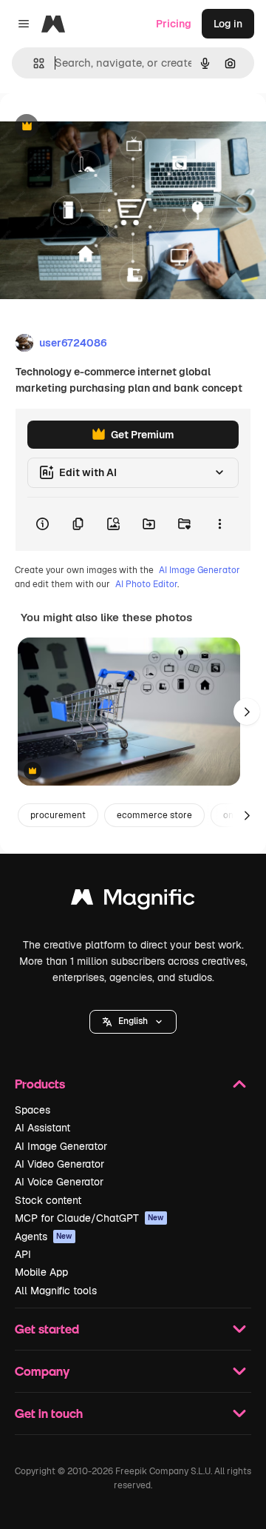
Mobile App (41, 1272)
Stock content (48, 1200)
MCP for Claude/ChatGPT (89, 1218)
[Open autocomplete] (33, 63)
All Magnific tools (56, 1290)
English (133, 1021)
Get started (47, 1328)
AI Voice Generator (59, 1181)
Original (94, 127)
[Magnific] (133, 900)
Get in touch (49, 1413)
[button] (133, 1022)
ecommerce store (154, 815)
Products (40, 1083)
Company (42, 1371)
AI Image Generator (199, 570)
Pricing (173, 23)
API (23, 1254)
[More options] (219, 524)
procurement (58, 815)
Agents (43, 1236)
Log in (228, 23)
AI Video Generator (59, 1164)
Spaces (32, 1110)
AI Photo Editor (146, 584)
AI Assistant (42, 1127)
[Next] (246, 712)
